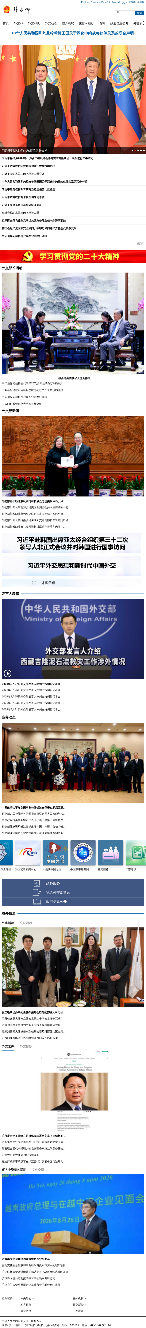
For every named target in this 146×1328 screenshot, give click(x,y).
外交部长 (34, 23)
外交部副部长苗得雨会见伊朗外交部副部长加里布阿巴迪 (35, 520)
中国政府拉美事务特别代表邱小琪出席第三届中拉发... (33, 820)
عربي (124, 2)
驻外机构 (68, 23)
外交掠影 (26, 1046)
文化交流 (38, 1169)
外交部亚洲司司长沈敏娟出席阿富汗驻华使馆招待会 (32, 833)
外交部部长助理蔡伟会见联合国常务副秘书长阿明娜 (32, 513)
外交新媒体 (79, 1304)
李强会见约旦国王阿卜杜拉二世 (20, 212)
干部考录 (78, 1310)
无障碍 (132, 2)
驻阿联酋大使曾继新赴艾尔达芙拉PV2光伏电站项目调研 (35, 1271)
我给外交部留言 (58, 892)
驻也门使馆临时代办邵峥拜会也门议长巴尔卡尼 (30, 1037)
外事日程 (48, 583)
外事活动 (8, 923)
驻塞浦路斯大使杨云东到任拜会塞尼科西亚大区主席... (33, 1031)
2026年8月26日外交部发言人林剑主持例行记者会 (31, 690)
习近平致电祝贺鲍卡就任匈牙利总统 (23, 197)
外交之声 (8, 1046)
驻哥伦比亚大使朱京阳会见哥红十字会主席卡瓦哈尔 (32, 1018)
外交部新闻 (10, 411)
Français (95, 2)
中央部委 (26, 1298)
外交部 (18, 23)
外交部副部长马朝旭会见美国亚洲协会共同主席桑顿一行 (35, 507)
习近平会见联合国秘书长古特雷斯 (25, 150)
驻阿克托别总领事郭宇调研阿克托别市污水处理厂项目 (34, 1265)
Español (105, 2)
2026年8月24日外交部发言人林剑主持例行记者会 (31, 702)
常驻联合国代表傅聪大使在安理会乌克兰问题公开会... (33, 1148)
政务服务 (53, 883)
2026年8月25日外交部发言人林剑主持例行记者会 (31, 696)
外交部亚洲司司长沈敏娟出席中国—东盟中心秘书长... (33, 826)
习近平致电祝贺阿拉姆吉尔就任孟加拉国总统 (73, 32)
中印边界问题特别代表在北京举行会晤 (24, 236)
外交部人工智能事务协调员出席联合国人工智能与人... (33, 813)
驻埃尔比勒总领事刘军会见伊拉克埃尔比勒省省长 (31, 1025)
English (85, 2)
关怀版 (140, 2)
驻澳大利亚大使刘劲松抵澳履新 (20, 1154)
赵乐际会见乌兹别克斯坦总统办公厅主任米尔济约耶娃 (34, 220)
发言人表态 (10, 594)
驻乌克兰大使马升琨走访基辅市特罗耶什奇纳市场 (31, 1284)
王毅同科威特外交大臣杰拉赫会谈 (22, 403)
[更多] (140, 243)
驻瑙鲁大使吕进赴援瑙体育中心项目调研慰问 (28, 1278)
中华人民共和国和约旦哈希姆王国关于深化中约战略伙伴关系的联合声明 (44, 181)
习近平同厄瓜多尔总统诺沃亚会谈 (22, 204)
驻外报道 (9, 913)
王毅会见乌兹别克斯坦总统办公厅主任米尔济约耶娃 (32, 390)
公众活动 (26, 923)
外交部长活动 (12, 268)
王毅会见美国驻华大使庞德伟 (73, 378)
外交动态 (51, 23)
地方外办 (26, 1304)
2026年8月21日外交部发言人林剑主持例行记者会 (31, 709)
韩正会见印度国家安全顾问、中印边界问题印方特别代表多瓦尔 (39, 228)
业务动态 (9, 717)
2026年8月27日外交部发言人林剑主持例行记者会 (31, 683)
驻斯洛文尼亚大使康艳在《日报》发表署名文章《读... (33, 1142)
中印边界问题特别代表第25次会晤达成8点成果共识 (32, 383)
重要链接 (26, 1310)
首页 (6, 23)
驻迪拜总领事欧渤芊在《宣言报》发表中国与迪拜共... (33, 1161)
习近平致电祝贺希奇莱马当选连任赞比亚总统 (28, 189)
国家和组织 (86, 23)
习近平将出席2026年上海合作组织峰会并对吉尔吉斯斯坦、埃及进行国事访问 (47, 158)
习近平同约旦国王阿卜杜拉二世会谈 (23, 173)
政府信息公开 (119, 23)
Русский (116, 2)
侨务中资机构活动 (14, 1169)
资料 (102, 23)
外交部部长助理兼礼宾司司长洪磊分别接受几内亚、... (33, 526)
